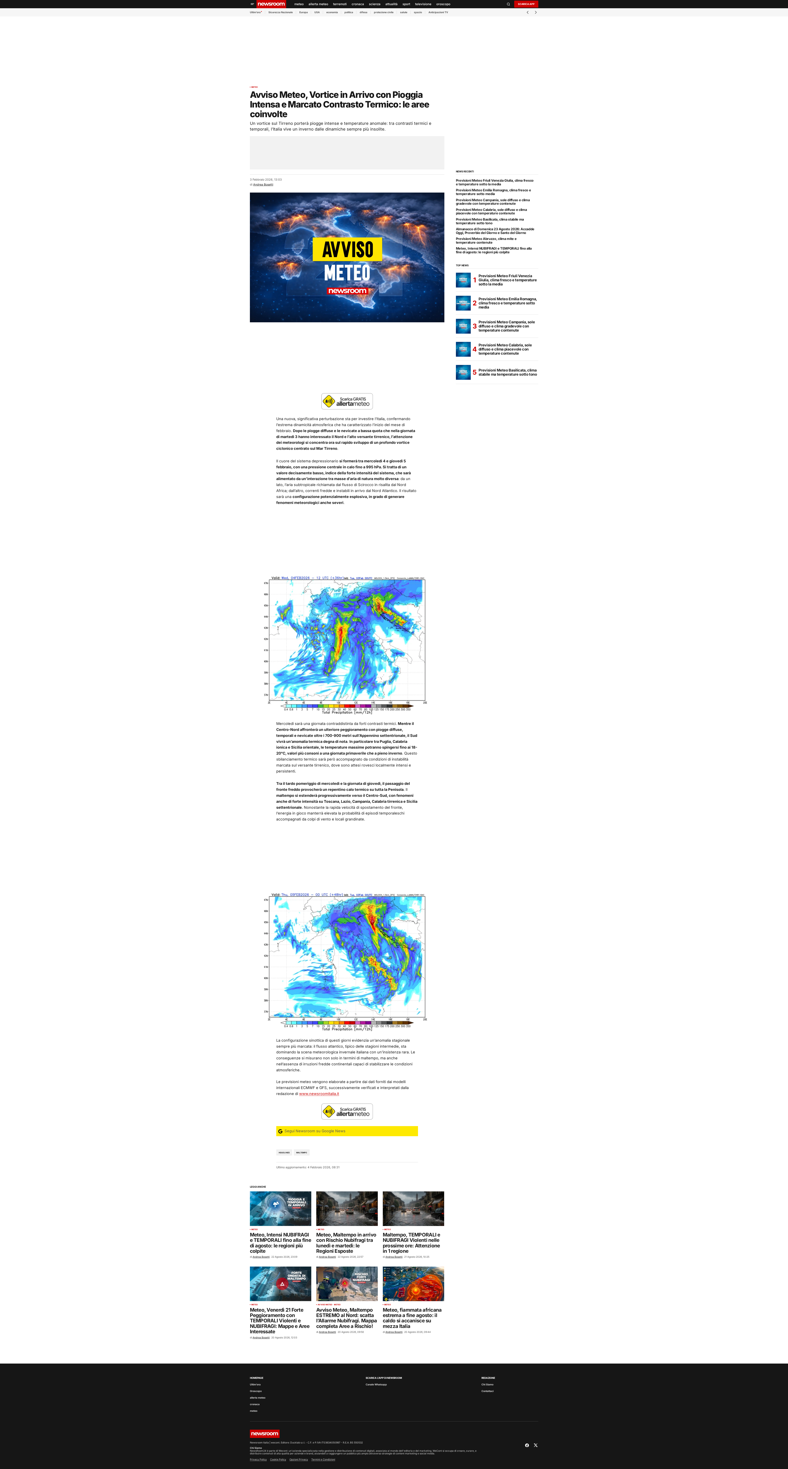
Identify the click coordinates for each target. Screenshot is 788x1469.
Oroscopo (256, 1391)
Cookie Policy (278, 1459)
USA (317, 12)
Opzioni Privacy (298, 1459)
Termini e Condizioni (323, 1459)
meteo (254, 87)
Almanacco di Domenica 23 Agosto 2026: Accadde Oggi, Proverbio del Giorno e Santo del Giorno (495, 231)
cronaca (255, 1404)
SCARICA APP (526, 4)
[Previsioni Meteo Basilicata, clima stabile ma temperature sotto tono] (463, 372)
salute (403, 12)
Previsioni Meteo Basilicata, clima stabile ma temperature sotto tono (490, 221)
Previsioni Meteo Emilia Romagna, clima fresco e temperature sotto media (493, 192)
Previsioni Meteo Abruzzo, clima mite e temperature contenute (486, 240)
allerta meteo (257, 1397)
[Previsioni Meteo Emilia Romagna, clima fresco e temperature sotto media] (463, 303)
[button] (252, 4)
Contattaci (487, 1391)
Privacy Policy (258, 1459)
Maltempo (301, 1152)
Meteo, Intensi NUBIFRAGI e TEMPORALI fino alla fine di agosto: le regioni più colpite (494, 250)
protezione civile (383, 12)
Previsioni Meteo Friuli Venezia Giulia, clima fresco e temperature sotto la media (495, 182)
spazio (418, 12)
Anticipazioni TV (438, 12)
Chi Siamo (487, 1384)
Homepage (256, 1377)
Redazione (488, 1377)
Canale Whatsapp (376, 1384)
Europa (303, 12)
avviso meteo (325, 1305)
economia (332, 12)
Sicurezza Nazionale (280, 12)
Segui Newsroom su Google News (314, 1131)
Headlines (284, 1152)
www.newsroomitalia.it (319, 1094)
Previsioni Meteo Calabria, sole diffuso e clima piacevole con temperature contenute (491, 211)
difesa (363, 12)
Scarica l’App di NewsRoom (384, 1377)
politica (348, 12)
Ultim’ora (255, 12)
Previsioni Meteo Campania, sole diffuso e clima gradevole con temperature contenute (493, 202)
